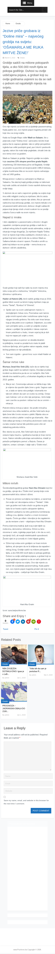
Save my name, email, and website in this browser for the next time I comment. (26, 802)
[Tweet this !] (18, 621)
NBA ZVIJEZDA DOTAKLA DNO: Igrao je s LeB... (13, 671)
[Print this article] (33, 621)
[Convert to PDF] (39, 621)
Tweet (5, 629)
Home (7, 24)
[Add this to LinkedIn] (23, 621)
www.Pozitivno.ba (20, 950)
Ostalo (18, 24)
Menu (29, 3)
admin (7, 678)
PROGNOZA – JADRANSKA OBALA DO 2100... (13, 708)
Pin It (36, 629)
